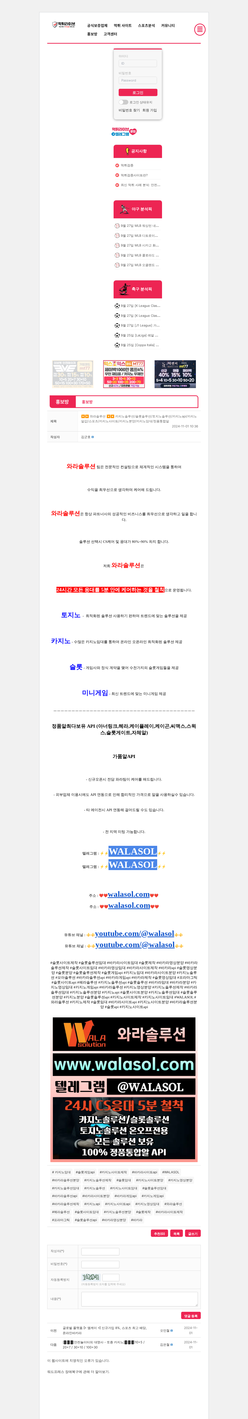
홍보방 (92, 33)
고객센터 (110, 33)
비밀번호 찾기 (129, 110)
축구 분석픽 (142, 289)
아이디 (123, 56)
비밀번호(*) (59, 1264)
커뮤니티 (168, 25)
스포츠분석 (146, 25)
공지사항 (139, 150)
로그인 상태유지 (141, 102)
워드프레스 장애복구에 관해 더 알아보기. (78, 1372)
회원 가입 (149, 110)
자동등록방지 (60, 1279)
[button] (86, 437)
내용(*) (56, 1299)
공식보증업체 (97, 25)
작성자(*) (57, 1251)
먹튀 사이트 (123, 25)
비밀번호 (125, 73)
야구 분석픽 (142, 209)
